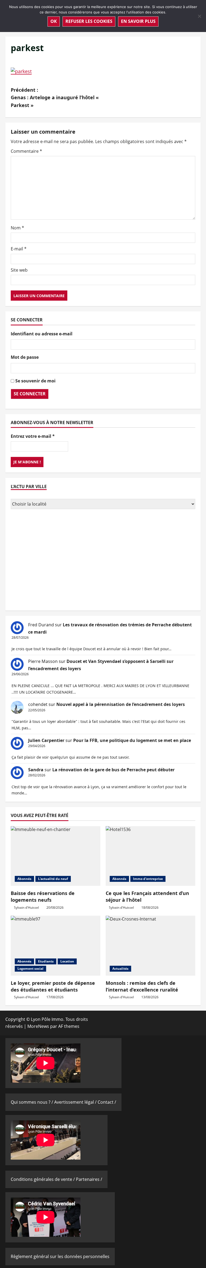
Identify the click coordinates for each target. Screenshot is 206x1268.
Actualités (120, 968)
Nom (17, 228)
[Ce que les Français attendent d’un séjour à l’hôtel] (150, 856)
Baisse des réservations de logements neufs (43, 896)
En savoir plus (138, 21)
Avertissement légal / (76, 1102)
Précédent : (55, 98)
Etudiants (46, 961)
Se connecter (30, 394)
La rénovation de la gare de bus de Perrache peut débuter (113, 770)
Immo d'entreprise (148, 878)
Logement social (30, 968)
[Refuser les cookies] (199, 16)
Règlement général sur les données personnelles (60, 1256)
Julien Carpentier (46, 740)
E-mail (19, 249)
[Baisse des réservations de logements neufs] (55, 856)
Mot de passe (25, 357)
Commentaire (26, 151)
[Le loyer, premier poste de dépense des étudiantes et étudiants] (55, 946)
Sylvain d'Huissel (26, 907)
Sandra (35, 770)
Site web (19, 270)
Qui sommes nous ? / (32, 1102)
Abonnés (24, 878)
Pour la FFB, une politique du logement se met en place (132, 740)
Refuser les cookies (88, 21)
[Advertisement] (103, 560)
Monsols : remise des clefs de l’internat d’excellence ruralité (142, 986)
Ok (53, 21)
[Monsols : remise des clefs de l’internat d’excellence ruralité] (150, 946)
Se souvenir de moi (35, 381)
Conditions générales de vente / (43, 1179)
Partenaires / (89, 1179)
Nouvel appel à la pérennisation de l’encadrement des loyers (120, 704)
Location (67, 961)
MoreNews (38, 1026)
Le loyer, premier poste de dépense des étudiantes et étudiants (53, 986)
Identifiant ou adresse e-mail (41, 334)
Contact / (107, 1102)
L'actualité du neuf (53, 878)
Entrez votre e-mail (33, 436)
